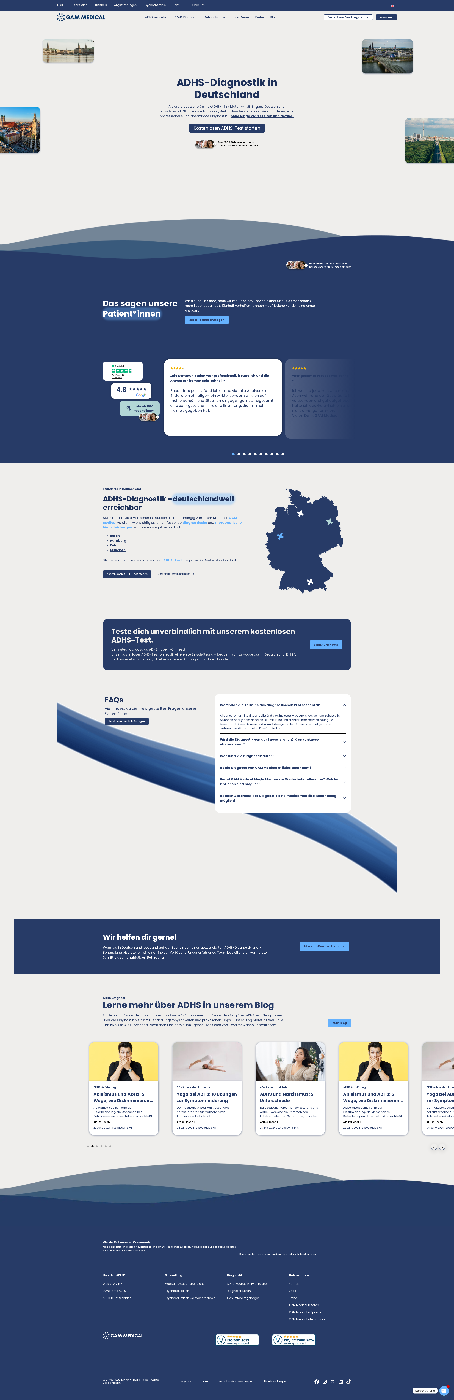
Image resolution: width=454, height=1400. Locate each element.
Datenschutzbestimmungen (234, 1381)
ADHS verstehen (156, 17)
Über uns (198, 5)
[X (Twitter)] (334, 1381)
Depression (79, 5)
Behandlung (212, 17)
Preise (259, 17)
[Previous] (434, 1147)
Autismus (100, 5)
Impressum (188, 1381)
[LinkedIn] (342, 1381)
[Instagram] (326, 1381)
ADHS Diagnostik (186, 17)
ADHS (60, 5)
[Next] (442, 1147)
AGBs (205, 1381)
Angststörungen (125, 5)
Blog (273, 17)
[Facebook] (318, 1381)
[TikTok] (350, 1381)
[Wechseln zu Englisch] (392, 5)
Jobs (176, 5)
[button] (207, 319)
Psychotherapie (155, 5)
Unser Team (240, 17)
